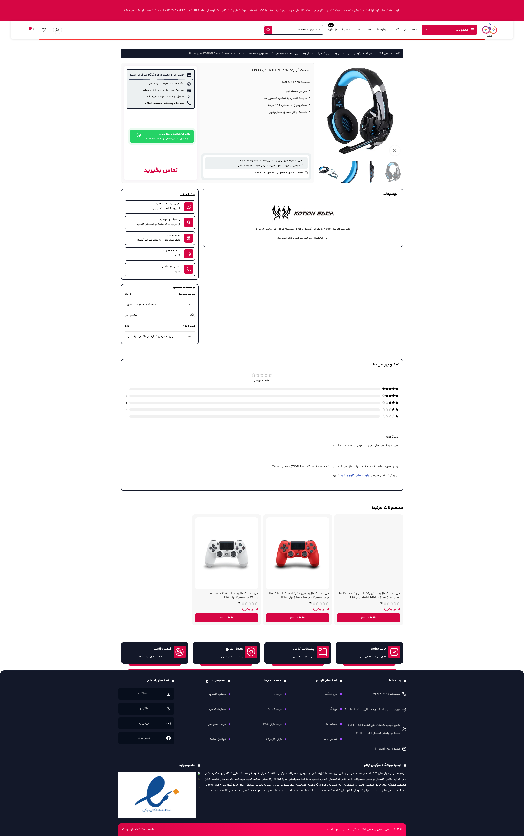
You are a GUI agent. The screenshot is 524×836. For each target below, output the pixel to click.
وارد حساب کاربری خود (355, 475)
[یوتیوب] (168, 723)
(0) (381, 603)
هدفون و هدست (257, 53)
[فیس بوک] (168, 738)
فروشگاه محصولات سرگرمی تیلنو (367, 53)
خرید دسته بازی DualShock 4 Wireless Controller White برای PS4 (232, 595)
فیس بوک (144, 738)
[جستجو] (268, 30)
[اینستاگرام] (168, 693)
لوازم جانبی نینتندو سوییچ (292, 53)
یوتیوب (144, 723)
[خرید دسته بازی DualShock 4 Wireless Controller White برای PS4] (226, 553)
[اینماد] (157, 795)
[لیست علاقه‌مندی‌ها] (44, 30)
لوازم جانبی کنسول (328, 53)
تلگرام (144, 708)
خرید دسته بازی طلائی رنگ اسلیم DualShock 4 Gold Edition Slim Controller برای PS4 (369, 595)
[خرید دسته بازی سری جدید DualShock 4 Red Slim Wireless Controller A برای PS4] (297, 553)
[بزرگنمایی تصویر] (395, 150)
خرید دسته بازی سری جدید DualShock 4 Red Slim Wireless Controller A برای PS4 (299, 595)
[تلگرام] (168, 708)
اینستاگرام (144, 693)
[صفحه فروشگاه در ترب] (199, 781)
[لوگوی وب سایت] (489, 29)
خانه (397, 53)
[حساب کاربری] (57, 30)
